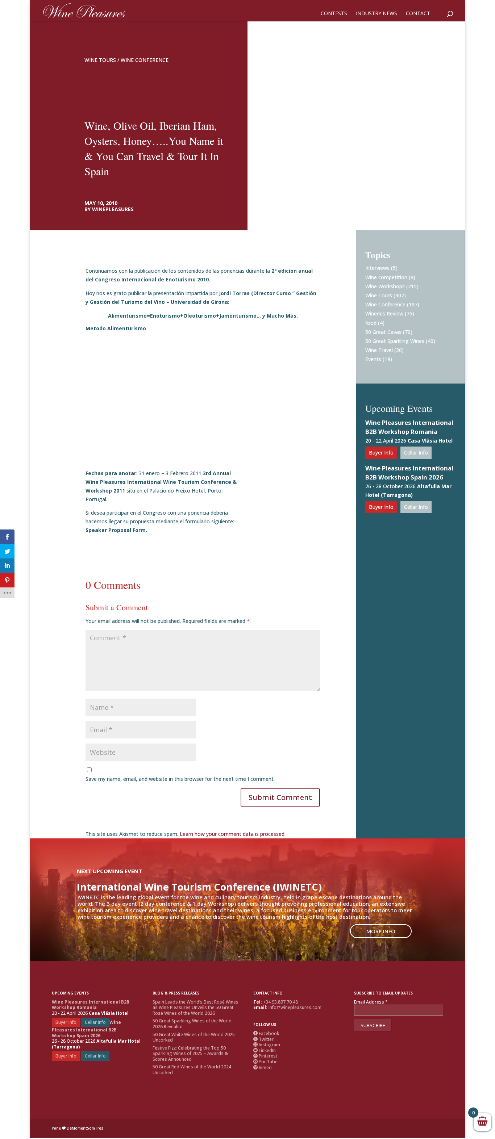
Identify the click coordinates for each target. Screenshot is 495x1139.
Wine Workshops (385, 286)
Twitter (263, 1039)
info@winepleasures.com (295, 1007)
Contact (418, 14)
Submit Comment (280, 797)
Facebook (266, 1033)
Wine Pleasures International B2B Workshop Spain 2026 (409, 472)
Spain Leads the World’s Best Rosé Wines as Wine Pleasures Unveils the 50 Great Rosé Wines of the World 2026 (195, 1007)
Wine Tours (100, 59)
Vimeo (262, 1067)
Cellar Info (416, 452)
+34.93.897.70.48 (280, 1002)
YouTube (265, 1062)
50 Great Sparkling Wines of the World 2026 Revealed (192, 1024)
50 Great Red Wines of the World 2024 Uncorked (192, 1070)
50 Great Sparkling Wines (394, 341)
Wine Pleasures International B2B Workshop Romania (409, 427)
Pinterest (265, 1056)
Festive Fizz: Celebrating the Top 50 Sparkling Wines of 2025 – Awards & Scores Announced (190, 1053)
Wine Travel (379, 350)
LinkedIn (264, 1050)
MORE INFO (380, 931)
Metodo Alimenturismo (116, 328)
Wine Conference (145, 59)
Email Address (371, 1002)
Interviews (377, 267)
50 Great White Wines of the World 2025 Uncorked (194, 1037)
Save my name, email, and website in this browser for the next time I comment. (180, 778)
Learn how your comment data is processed (232, 833)
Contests (334, 14)
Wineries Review (384, 313)
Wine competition (386, 277)
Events (373, 359)
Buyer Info (381, 452)
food (371, 322)
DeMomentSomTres (85, 1128)
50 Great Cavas (383, 331)
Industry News (376, 14)
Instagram (266, 1045)
